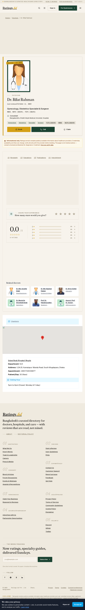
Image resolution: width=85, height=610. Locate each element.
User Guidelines (52, 452)
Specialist (32, 123)
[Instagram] (10, 577)
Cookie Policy (51, 509)
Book (20, 129)
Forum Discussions (10, 478)
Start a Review (51, 448)
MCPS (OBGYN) (70, 123)
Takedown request (76, 590)
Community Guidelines (54, 506)
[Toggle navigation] (80, 8)
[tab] (12, 158)
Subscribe (44, 559)
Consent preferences (75, 588)
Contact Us (50, 468)
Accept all (77, 604)
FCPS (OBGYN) (51, 123)
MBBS (60, 123)
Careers (6, 458)
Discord (48, 525)
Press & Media (8, 462)
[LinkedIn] (22, 577)
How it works (51, 1)
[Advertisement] (42, 38)
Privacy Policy (51, 499)
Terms (57, 588)
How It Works (8, 452)
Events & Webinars (10, 481)
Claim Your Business (10, 499)
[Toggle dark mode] (44, 8)
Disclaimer (50, 512)
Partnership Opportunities (12, 518)
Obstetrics (22, 123)
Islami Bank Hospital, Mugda (19, 360)
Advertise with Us (9, 515)
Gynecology (12, 123)
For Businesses (66, 8)
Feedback (49, 478)
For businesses (65, 1)
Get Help (49, 481)
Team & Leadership (10, 455)
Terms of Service (52, 502)
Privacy (50, 588)
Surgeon (40, 123)
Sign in (52, 8)
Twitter (48, 532)
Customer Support (53, 471)
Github (48, 528)
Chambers (15, 321)
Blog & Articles (8, 474)
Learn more (25, 607)
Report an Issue (51, 474)
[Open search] (39, 8)
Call (44, 129)
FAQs (48, 455)
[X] (16, 577)
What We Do (7, 448)
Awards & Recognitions (11, 484)
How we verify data (47, 145)
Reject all (66, 604)
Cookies (63, 588)
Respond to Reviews (10, 502)
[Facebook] (5, 577)
